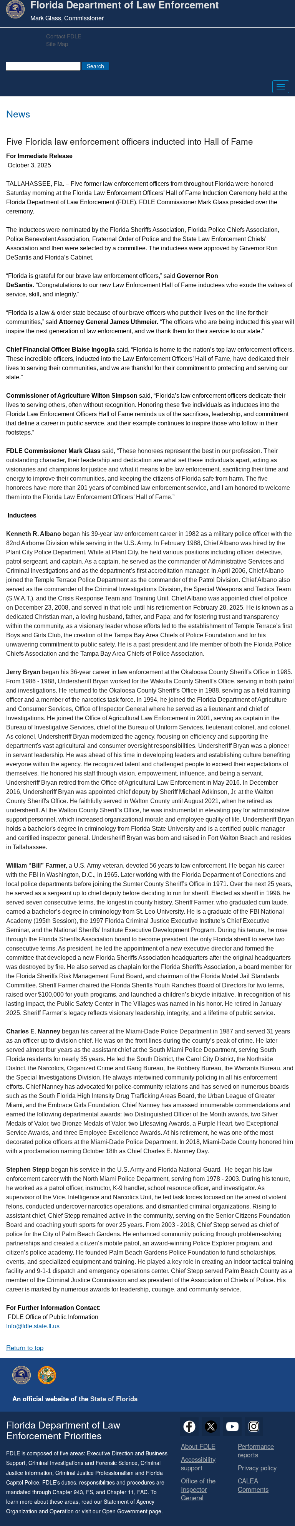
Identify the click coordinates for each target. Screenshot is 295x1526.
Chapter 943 (68, 1492)
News (18, 113)
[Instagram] (254, 1426)
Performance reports (256, 1450)
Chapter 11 (120, 1492)
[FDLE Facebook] (189, 1426)
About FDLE (198, 1446)
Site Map (57, 43)
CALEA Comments (253, 1484)
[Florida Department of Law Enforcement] (23, 1375)
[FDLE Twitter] (211, 1426)
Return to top (24, 1347)
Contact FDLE (63, 36)
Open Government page (131, 1511)
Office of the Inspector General (198, 1489)
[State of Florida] (49, 1375)
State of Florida (114, 1398)
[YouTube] (232, 1426)
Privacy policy (257, 1467)
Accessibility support (198, 1463)
